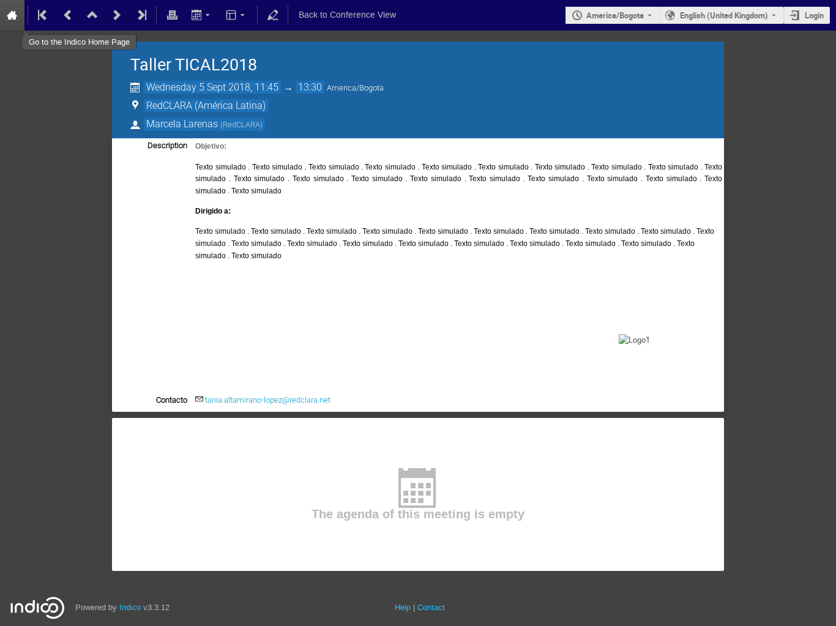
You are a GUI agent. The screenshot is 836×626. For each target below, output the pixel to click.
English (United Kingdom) (724, 15)
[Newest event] (141, 15)
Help (403, 607)
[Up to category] (92, 15)
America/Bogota (615, 15)
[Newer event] (117, 15)
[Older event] (68, 15)
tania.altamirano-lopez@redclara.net (267, 399)
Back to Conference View (347, 15)
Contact (431, 607)
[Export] (201, 15)
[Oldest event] (43, 15)
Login (814, 15)
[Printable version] (172, 15)
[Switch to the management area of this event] (273, 15)
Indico (130, 607)
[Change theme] (236, 15)
